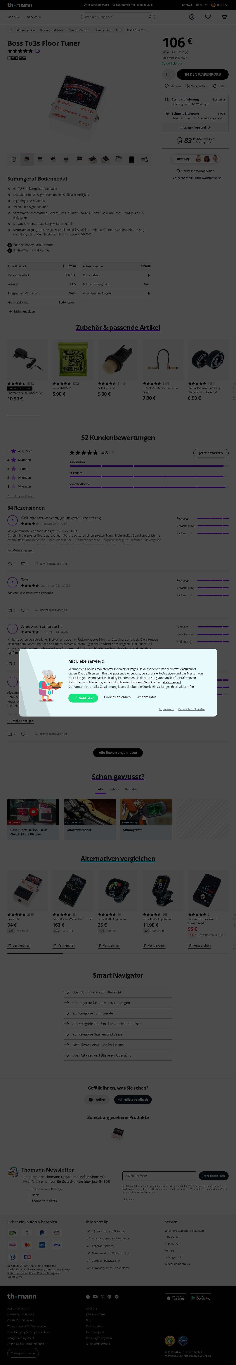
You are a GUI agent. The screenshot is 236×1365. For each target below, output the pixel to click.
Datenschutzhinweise (191, 709)
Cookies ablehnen (117, 697)
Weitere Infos (147, 697)
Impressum (166, 709)
